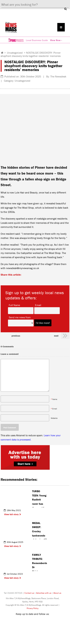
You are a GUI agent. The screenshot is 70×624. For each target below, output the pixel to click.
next (56, 335)
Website (54, 418)
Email (38, 305)
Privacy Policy (32, 608)
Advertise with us (43, 593)
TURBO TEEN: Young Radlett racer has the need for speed (39, 498)
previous (16, 335)
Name (54, 399)
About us (57, 593)
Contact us (29, 593)
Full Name (14, 305)
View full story (11, 514)
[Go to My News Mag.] (2, 52)
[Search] (65, 8)
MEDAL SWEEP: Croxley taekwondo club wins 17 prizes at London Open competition (39, 530)
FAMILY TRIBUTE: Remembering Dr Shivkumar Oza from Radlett (39, 562)
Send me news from (20, 317)
